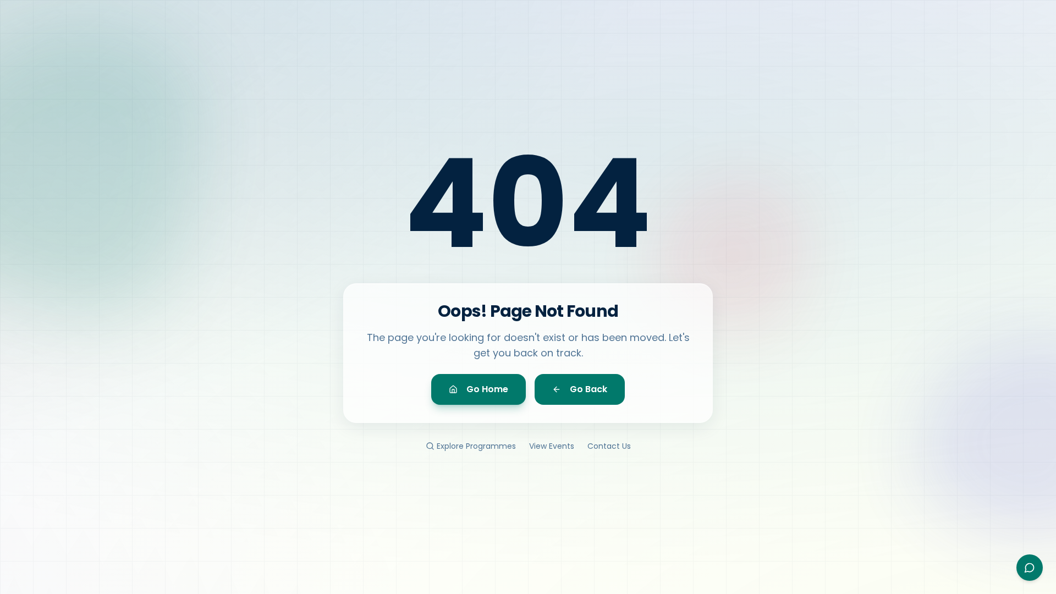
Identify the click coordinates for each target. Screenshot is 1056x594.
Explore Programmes (476, 446)
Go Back (588, 389)
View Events (551, 446)
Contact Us (609, 446)
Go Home (487, 389)
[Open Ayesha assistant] (1029, 567)
